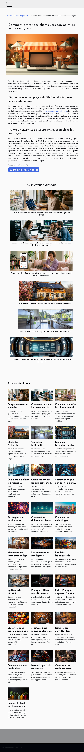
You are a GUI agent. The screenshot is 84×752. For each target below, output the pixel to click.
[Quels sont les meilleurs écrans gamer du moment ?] (65, 656)
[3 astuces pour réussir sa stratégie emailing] (42, 618)
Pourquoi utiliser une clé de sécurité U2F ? (41, 593)
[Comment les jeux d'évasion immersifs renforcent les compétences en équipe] (65, 470)
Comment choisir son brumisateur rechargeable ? (17, 706)
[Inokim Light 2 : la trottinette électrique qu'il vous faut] (42, 656)
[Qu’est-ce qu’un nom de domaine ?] (18, 618)
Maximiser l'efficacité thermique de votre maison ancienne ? (46, 304)
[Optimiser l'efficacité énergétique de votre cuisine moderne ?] (45, 319)
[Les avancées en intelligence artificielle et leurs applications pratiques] (42, 543)
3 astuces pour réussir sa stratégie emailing (41, 631)
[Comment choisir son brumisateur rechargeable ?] (18, 693)
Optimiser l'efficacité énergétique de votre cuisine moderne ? (45, 332)
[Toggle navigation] (9, 4)
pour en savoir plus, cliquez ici (55, 111)
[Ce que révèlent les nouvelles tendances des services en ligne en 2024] (41, 200)
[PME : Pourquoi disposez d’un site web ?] (65, 580)
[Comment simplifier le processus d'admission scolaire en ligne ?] (18, 470)
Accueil (9, 15)
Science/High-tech (21, 15)
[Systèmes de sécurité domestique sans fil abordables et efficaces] (18, 580)
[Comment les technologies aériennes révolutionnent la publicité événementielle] (65, 507)
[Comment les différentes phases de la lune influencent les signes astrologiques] (42, 507)
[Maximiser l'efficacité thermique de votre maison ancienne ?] (46, 291)
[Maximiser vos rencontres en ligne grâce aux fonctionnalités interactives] (18, 543)
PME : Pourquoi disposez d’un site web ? (64, 593)
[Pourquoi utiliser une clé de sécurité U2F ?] (42, 580)
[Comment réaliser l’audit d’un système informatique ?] (18, 656)
